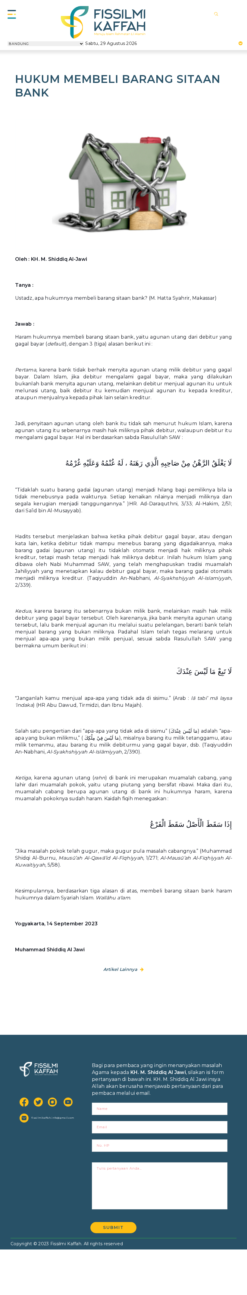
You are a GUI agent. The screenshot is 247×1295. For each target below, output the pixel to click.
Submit (113, 1227)
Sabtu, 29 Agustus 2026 (111, 43)
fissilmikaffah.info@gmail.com (51, 1117)
